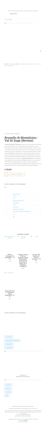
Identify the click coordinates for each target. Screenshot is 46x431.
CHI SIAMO (9, 337)
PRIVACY (8, 388)
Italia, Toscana (15, 207)
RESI (7, 395)
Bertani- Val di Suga (16, 194)
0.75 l (14, 198)
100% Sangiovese (16, 202)
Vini (10, 64)
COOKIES (8, 392)
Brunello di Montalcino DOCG (18, 200)
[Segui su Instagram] (8, 7)
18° (13, 214)
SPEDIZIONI (9, 344)
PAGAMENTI (9, 348)
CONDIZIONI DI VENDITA (12, 340)
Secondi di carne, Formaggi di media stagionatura (22, 211)
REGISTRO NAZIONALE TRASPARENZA (24, 416)
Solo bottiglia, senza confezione (18, 209)
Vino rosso (15, 196)
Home (6, 64)
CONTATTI (8, 385)
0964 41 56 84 (13, 13)
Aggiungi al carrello (16, 174)
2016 (14, 216)
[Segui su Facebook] (5, 7)
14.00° (14, 204)
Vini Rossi (16, 64)
